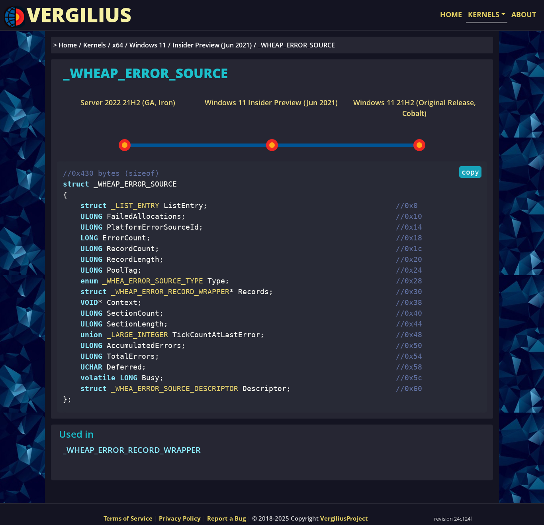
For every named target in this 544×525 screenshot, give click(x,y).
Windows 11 (147, 45)
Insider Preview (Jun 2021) (212, 45)
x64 (117, 45)
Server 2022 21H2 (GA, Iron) (127, 102)
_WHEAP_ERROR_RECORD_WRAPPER (132, 449)
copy (470, 172)
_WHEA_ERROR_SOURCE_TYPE (150, 281)
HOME (451, 14)
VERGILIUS (79, 14)
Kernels (94, 45)
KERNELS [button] (483, 14)
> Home (65, 45)
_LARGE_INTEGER (135, 334)
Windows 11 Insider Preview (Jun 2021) (271, 102)
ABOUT (523, 14)
